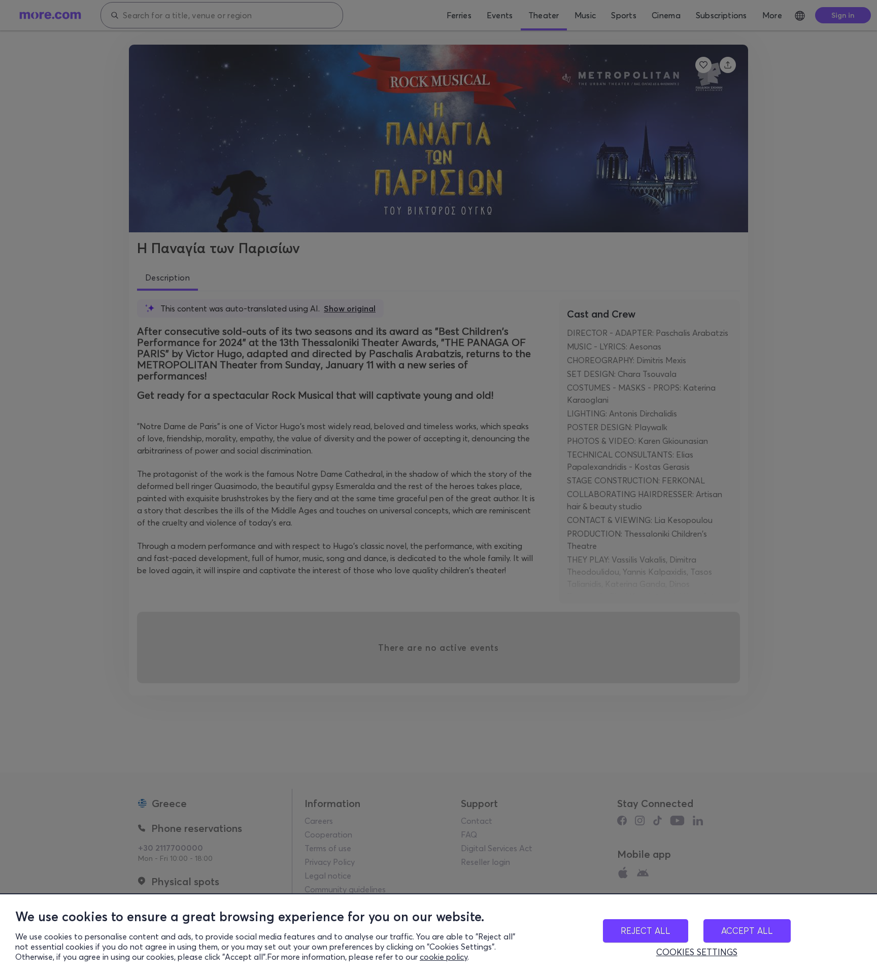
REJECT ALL (645, 930)
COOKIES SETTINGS (696, 952)
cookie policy (443, 957)
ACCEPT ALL (747, 930)
